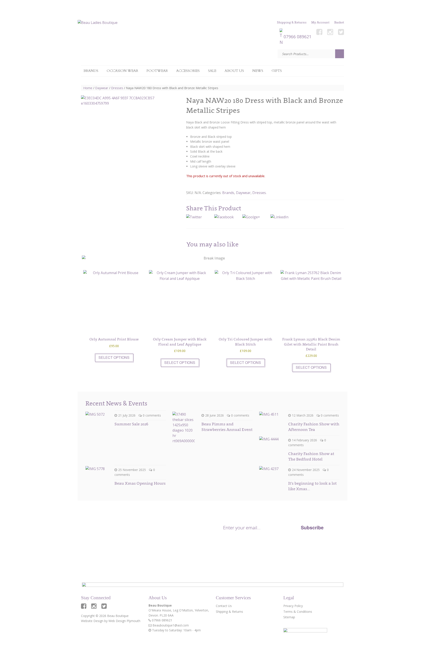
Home (87, 88)
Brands (90, 70)
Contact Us (224, 606)
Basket (339, 22)
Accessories (188, 70)
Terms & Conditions (297, 611)
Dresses (117, 88)
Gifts (277, 70)
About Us (234, 70)
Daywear (101, 88)
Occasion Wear (122, 70)
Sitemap (289, 617)
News (257, 70)
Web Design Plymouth (124, 621)
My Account (320, 22)
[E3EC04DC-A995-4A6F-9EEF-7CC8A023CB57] (120, 147)
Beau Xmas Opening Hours (140, 483)
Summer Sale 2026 (131, 424)
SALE (212, 70)
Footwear (157, 70)
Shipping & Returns (291, 22)
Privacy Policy (284, 539)
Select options (114, 357)
